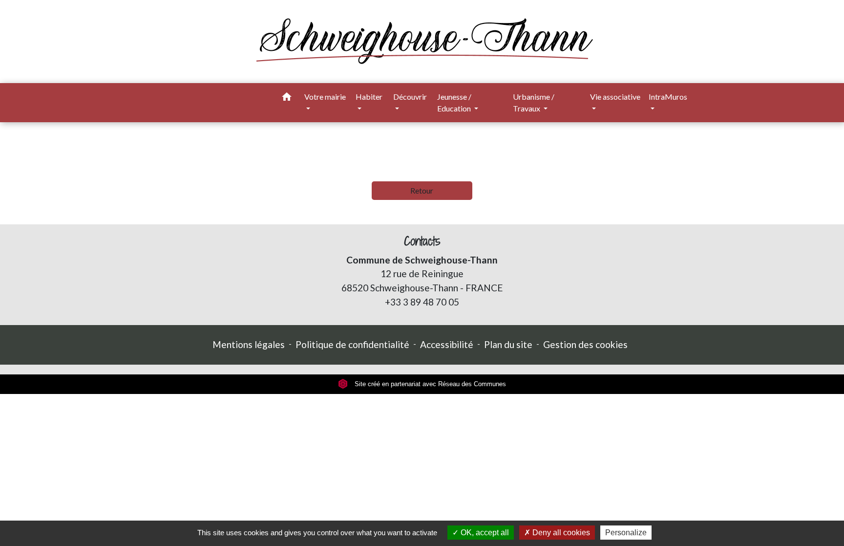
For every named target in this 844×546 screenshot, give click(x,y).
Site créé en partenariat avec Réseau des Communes (429, 384)
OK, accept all (484, 532)
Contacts (422, 241)
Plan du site (508, 344)
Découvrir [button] (410, 96)
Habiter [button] (369, 96)
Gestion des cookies (585, 344)
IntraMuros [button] (668, 96)
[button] (286, 98)
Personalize (626, 532)
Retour (421, 190)
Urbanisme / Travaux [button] (533, 102)
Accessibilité (446, 344)
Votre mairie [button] (325, 96)
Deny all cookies (560, 532)
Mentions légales (248, 344)
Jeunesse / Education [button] (454, 102)
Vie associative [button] (615, 96)
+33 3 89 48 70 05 (422, 301)
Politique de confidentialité (352, 344)
